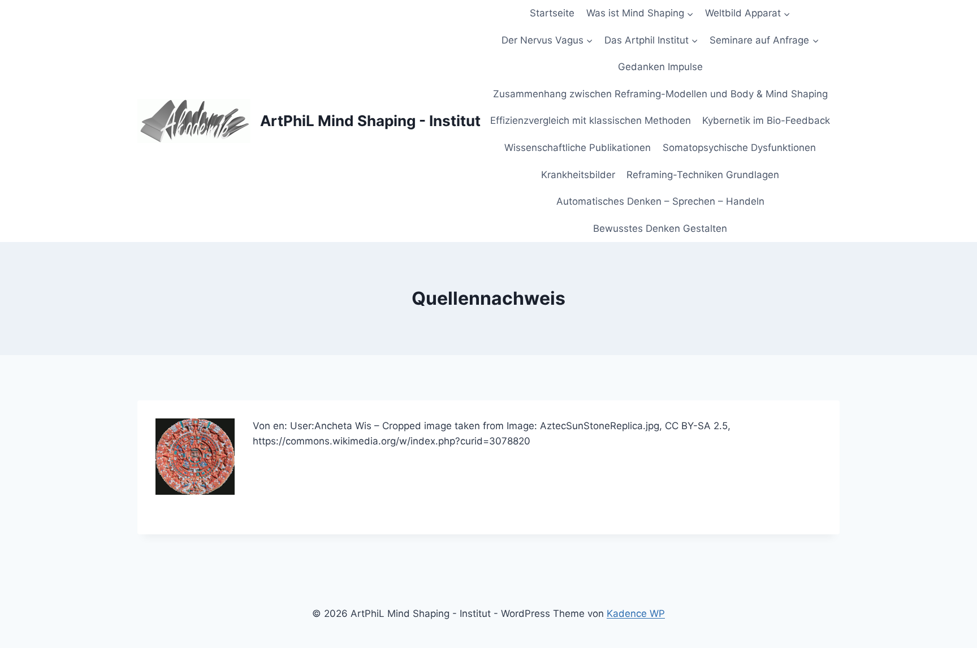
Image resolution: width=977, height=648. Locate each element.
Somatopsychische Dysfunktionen (739, 147)
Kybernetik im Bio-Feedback (766, 120)
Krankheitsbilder (578, 174)
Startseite (552, 13)
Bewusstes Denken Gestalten (660, 228)
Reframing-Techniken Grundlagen (702, 174)
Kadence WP (636, 613)
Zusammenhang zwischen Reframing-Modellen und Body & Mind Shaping (660, 94)
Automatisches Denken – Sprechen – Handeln (660, 201)
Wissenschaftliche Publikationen (577, 147)
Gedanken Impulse (660, 66)
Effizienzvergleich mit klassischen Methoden (590, 120)
